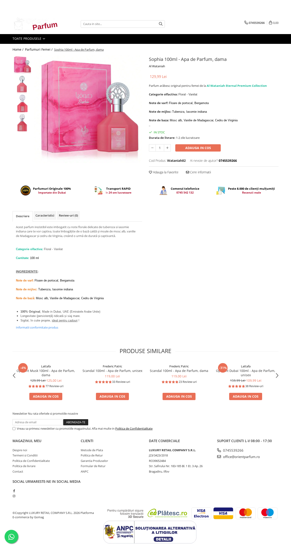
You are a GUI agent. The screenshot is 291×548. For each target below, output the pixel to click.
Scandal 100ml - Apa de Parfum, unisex (112, 371)
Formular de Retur (93, 466)
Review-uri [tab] (68, 215)
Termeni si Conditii (25, 455)
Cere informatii (200, 172)
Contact (18, 471)
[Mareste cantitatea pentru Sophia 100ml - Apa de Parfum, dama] (167, 148)
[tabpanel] (88, 109)
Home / (18, 49)
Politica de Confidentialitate (134, 428)
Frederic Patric (112, 366)
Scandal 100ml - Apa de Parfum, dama (179, 371)
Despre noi (20, 450)
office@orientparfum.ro (241, 456)
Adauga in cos (198, 148)
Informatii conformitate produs (37, 327)
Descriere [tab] (22, 216)
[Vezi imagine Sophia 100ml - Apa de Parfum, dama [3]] (22, 122)
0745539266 (232, 450)
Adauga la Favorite (165, 172)
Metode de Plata (92, 450)
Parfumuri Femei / (39, 49)
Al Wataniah (157, 66)
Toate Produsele (27, 38)
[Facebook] (14, 491)
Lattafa (46, 366)
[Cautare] (161, 24)
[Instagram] (14, 496)
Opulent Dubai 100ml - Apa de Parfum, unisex (245, 373)
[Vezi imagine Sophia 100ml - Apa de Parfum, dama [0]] (22, 64)
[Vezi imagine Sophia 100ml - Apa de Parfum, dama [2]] (22, 103)
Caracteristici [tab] (44, 215)
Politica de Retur (92, 455)
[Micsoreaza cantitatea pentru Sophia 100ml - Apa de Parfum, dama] (152, 148)
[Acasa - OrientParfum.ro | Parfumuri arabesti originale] (35, 24)
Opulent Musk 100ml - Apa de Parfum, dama (46, 373)
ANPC (84, 471)
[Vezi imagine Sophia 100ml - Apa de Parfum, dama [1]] (22, 84)
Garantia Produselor (94, 461)
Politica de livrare (24, 466)
